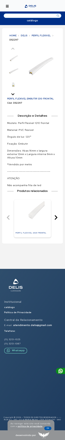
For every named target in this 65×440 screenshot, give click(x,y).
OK (48, 428)
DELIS (24, 35)
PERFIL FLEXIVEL (41, 35)
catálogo (32, 20)
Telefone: (10, 331)
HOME (13, 35)
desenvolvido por (26, 435)
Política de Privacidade (18, 312)
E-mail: (28, 325)
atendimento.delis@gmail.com (32, 325)
